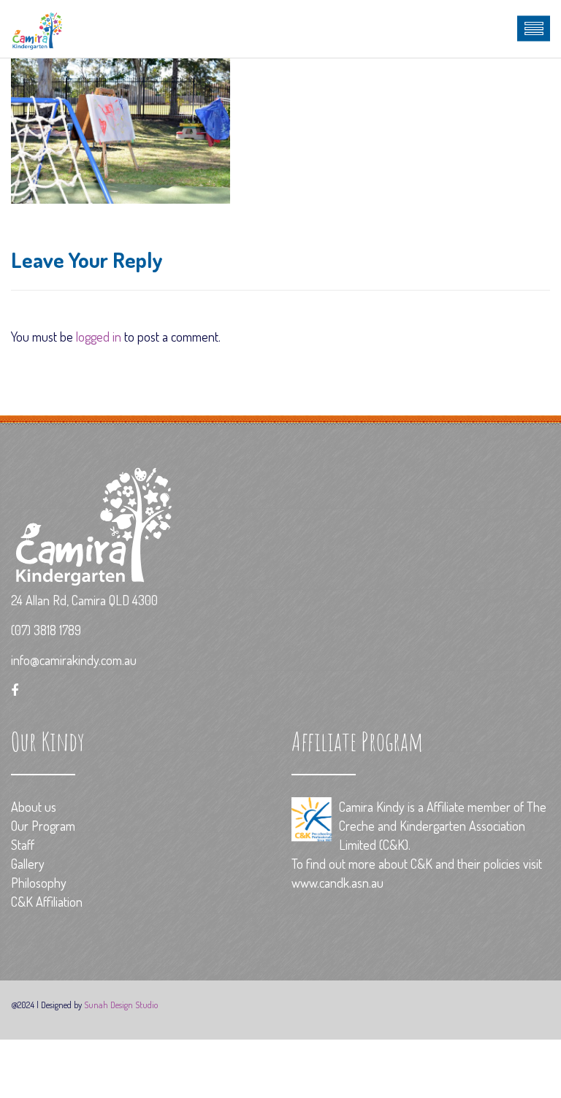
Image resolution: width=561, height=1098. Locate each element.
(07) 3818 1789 (46, 630)
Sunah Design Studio (121, 1004)
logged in (98, 337)
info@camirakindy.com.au (74, 660)
